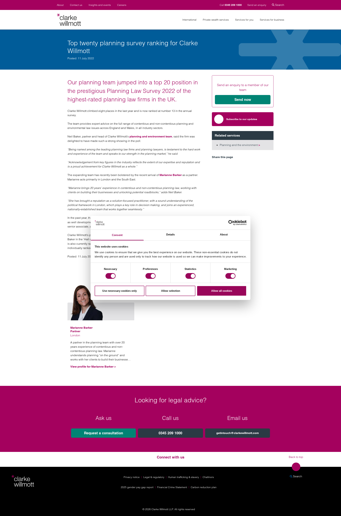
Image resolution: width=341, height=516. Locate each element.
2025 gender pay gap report (137, 487)
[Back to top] (296, 467)
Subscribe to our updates (241, 119)
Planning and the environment (240, 145)
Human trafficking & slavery (183, 477)
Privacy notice (132, 477)
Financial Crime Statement (172, 487)
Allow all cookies (221, 290)
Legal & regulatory (153, 477)
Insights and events (100, 5)
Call (231, 5)
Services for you (244, 20)
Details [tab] (170, 234)
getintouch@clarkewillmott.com (237, 433)
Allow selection (170, 290)
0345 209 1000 (170, 433)
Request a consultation (103, 433)
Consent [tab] (117, 235)
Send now (242, 99)
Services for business (272, 20)
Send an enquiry (256, 5)
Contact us (76, 5)
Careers (121, 5)
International (189, 20)
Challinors (208, 477)
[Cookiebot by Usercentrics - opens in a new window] (231, 222)
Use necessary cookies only (119, 290)
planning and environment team (150, 136)
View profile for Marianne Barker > (93, 366)
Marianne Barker (170, 175)
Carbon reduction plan (203, 487)
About (60, 5)
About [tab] (224, 234)
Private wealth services (216, 20)
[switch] (150, 276)
